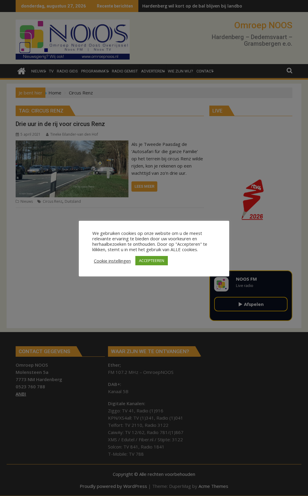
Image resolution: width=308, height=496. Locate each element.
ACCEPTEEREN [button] (151, 260)
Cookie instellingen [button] (112, 260)
